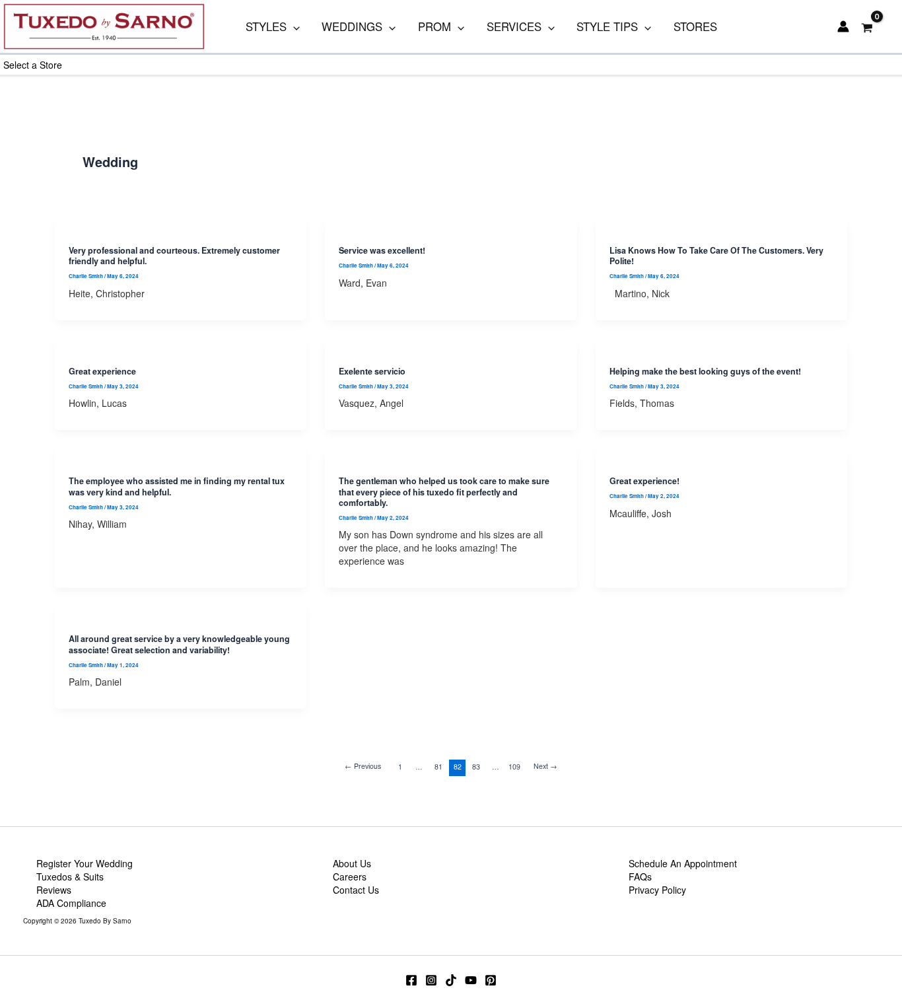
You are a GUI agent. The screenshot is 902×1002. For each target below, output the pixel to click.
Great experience (102, 371)
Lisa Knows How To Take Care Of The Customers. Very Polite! (716, 255)
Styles (266, 26)
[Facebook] (411, 980)
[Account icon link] (843, 26)
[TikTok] (451, 980)
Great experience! (644, 481)
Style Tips (607, 26)
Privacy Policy (657, 889)
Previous (363, 766)
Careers (349, 876)
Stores (695, 26)
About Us (352, 863)
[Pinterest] (491, 980)
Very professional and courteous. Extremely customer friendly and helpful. (174, 255)
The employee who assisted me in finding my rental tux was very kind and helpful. (177, 486)
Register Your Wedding (84, 863)
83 (476, 766)
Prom (434, 26)
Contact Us (356, 889)
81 (438, 766)
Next (545, 766)
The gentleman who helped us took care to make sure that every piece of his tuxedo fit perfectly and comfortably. (444, 492)
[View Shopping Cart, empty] (867, 27)
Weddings (352, 26)
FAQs (640, 876)
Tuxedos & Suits (70, 876)
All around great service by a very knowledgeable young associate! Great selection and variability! (179, 644)
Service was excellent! (382, 250)
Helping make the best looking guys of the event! (705, 371)
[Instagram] (431, 980)
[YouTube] (471, 980)
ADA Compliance (71, 903)
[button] (293, 26)
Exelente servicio (372, 371)
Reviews (53, 889)
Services (514, 26)
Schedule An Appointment (683, 863)
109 (514, 766)
